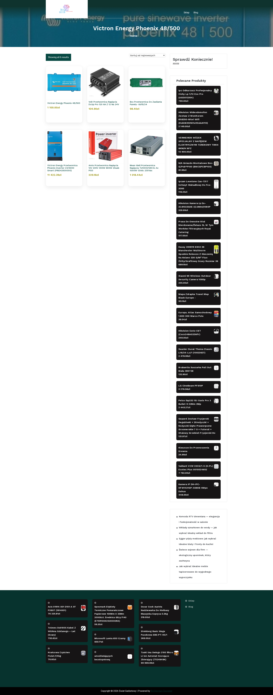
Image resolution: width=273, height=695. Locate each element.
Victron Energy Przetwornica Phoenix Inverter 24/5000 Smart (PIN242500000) (62, 168)
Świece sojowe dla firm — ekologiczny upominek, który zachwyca (195, 555)
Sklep (186, 12)
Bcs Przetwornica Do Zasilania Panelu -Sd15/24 (146, 103)
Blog (196, 12)
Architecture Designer (161, 691)
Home (133, 35)
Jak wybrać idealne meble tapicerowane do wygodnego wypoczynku (195, 572)
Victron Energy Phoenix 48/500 (63, 103)
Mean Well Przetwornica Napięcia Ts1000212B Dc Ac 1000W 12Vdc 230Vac (144, 168)
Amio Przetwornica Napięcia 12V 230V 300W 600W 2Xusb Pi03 (104, 168)
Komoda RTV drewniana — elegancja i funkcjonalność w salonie (199, 519)
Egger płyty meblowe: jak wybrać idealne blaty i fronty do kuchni (197, 541)
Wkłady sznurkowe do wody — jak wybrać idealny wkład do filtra (198, 530)
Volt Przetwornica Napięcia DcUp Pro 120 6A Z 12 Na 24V (104, 103)
